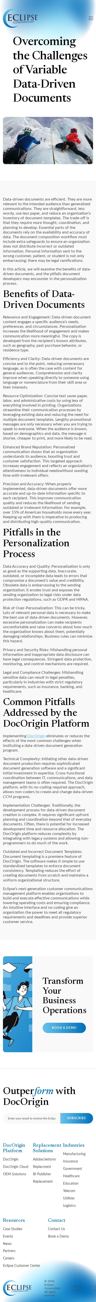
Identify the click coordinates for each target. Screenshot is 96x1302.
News (7, 1243)
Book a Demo (64, 1028)
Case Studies (12, 1228)
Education (71, 1183)
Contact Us (56, 1228)
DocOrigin (36, 735)
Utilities (69, 1198)
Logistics (69, 1205)
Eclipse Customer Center (21, 1265)
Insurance (70, 1161)
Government (72, 1168)
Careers (8, 1258)
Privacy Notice (77, 1288)
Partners (9, 1250)
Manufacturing (74, 1153)
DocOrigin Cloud (15, 1166)
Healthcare (71, 1176)
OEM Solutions (14, 1174)
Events (8, 1236)
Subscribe (76, 1118)
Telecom (69, 1190)
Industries (73, 1145)
